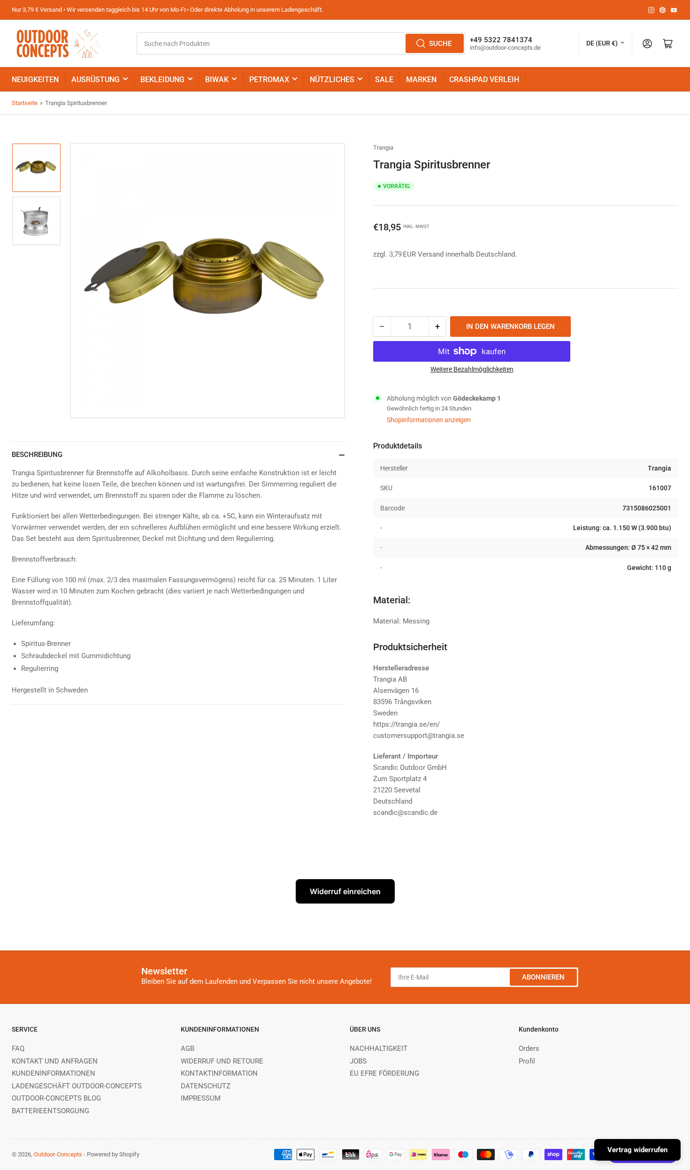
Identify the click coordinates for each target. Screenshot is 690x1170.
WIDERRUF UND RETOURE (222, 1061)
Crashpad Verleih (484, 79)
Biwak (217, 79)
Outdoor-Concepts (58, 1154)
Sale (384, 79)
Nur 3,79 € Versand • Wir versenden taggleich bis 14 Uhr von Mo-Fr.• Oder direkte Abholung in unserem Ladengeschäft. (167, 9)
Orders (529, 1048)
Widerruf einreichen (345, 891)
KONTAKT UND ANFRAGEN (55, 1061)
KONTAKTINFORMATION (219, 1073)
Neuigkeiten (35, 79)
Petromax (269, 79)
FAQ (18, 1048)
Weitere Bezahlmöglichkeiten (472, 369)
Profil (527, 1061)
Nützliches (332, 79)
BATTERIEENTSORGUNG (50, 1111)
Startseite (25, 102)
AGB (187, 1048)
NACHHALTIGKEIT (378, 1048)
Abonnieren (543, 977)
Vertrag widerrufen (637, 1150)
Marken (421, 79)
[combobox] (301, 43)
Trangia (383, 147)
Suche (440, 43)
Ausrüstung (95, 79)
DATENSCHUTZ (205, 1086)
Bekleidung (162, 79)
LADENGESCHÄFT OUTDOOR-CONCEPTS (77, 1086)
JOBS (358, 1061)
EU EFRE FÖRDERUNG (384, 1073)
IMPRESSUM (201, 1098)
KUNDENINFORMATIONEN (53, 1073)
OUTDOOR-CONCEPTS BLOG (56, 1098)
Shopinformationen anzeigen (429, 420)
